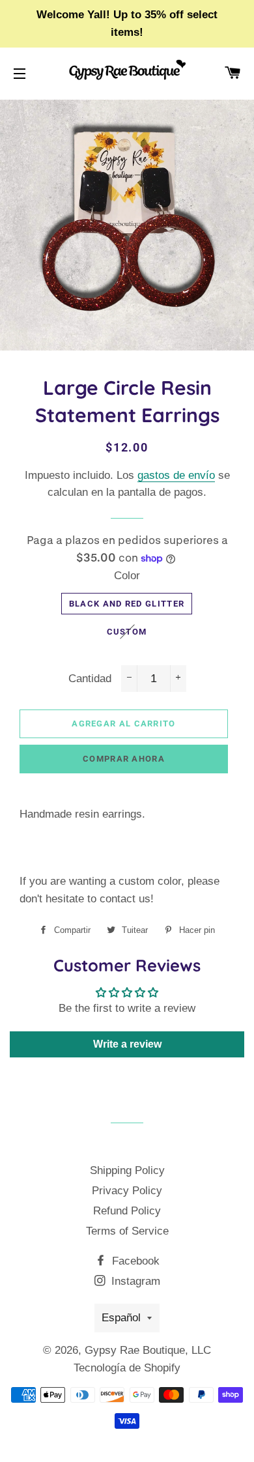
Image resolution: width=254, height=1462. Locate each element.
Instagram (134, 1281)
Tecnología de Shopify (127, 1368)
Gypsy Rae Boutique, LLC (148, 1350)
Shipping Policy (127, 1170)
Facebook (134, 1261)
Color (127, 575)
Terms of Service (127, 1231)
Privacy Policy (127, 1190)
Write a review (127, 1044)
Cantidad (89, 678)
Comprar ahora (124, 759)
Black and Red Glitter (126, 604)
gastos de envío (176, 475)
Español (121, 1318)
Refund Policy (127, 1211)
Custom (127, 632)
